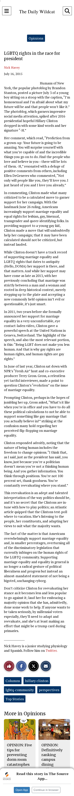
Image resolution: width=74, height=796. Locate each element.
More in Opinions (25, 714)
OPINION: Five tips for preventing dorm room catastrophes (19, 755)
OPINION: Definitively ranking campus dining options (51, 757)
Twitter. (51, 650)
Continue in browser (46, 789)
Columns (13, 680)
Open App (22, 789)
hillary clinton (36, 680)
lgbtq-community (20, 689)
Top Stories (15, 698)
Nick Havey (12, 67)
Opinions (36, 38)
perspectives (49, 689)
